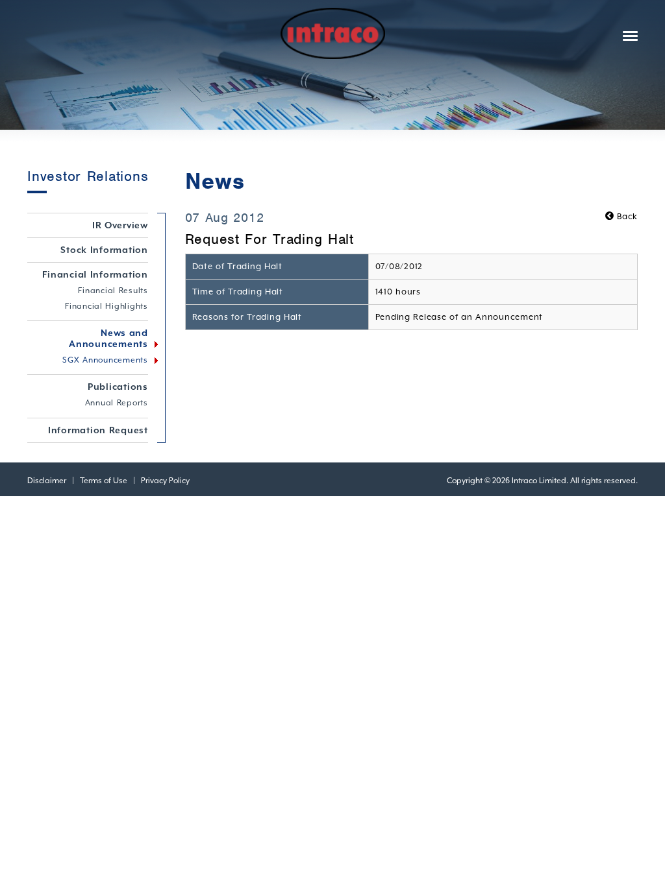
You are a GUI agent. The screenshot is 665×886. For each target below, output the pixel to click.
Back (626, 216)
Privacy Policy (165, 480)
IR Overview (120, 225)
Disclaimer (46, 480)
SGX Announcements (105, 360)
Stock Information (104, 250)
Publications (118, 386)
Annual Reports (116, 402)
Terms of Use (103, 480)
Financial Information (95, 274)
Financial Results (113, 290)
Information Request (98, 430)
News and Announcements (108, 338)
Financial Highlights (106, 306)
